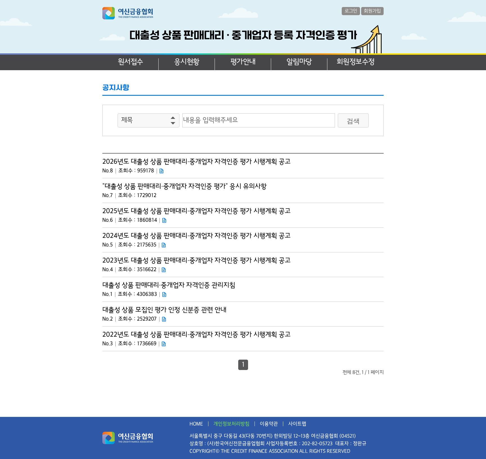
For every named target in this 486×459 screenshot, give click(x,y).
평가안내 (243, 61)
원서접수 (130, 61)
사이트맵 (297, 423)
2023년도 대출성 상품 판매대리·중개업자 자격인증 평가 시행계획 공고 (196, 260)
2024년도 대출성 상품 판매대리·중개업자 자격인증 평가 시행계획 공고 (196, 236)
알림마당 (299, 61)
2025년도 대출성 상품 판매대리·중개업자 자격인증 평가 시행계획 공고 (196, 211)
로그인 (351, 10)
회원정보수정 (356, 61)
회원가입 (372, 10)
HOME (196, 423)
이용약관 (269, 423)
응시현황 (186, 61)
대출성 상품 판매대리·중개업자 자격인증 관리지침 (168, 285)
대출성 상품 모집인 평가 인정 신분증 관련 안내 (164, 310)
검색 (353, 121)
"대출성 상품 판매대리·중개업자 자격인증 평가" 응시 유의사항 (184, 186)
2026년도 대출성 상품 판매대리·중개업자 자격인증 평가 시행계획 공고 (196, 162)
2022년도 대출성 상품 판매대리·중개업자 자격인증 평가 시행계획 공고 (196, 335)
